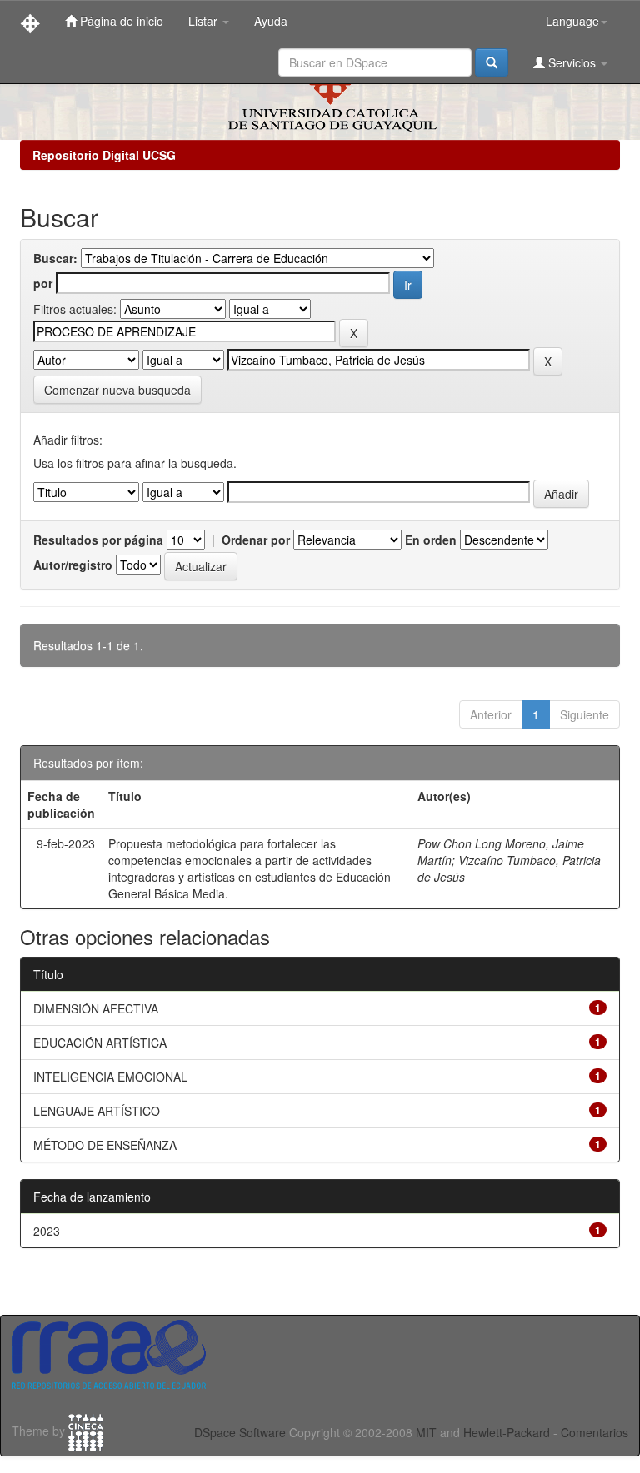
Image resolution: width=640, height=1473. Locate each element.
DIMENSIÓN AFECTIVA (95, 1008)
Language (572, 20)
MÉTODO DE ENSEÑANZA (105, 1145)
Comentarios (594, 1432)
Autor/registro (72, 564)
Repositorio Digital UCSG (104, 155)
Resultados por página (98, 539)
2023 (46, 1230)
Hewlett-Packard (506, 1432)
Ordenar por (256, 539)
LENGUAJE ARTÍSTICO (96, 1110)
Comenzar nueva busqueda (117, 389)
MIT (426, 1432)
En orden (431, 539)
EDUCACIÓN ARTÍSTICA (100, 1042)
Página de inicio (120, 20)
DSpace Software (240, 1432)
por (42, 283)
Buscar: (55, 258)
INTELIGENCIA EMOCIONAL (110, 1076)
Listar (204, 20)
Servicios (572, 62)
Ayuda (271, 20)
